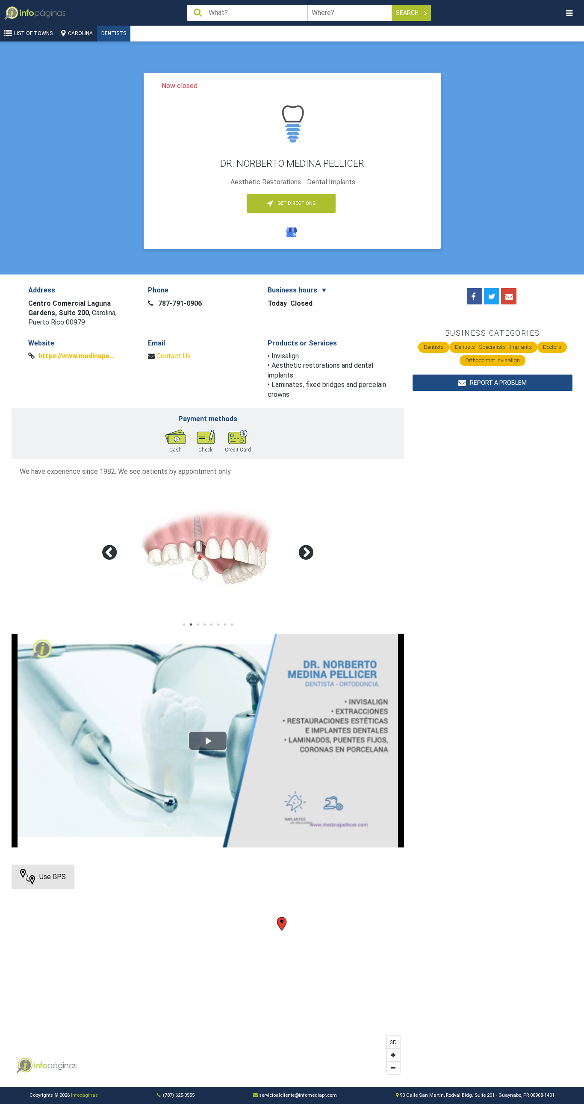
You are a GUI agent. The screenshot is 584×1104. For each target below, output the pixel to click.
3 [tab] (197, 625)
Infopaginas (24, 1065)
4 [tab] (204, 625)
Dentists (113, 33)
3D (393, 1041)
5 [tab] (211, 625)
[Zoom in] (393, 1054)
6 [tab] (218, 625)
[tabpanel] (208, 548)
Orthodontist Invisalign (492, 360)
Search (408, 12)
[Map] (208, 971)
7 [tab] (225, 625)
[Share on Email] (508, 296)
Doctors (552, 347)
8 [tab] (232, 625)
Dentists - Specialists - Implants (493, 347)
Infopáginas (84, 1095)
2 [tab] (191, 625)
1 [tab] (184, 625)
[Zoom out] (393, 1067)
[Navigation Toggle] (569, 13)
